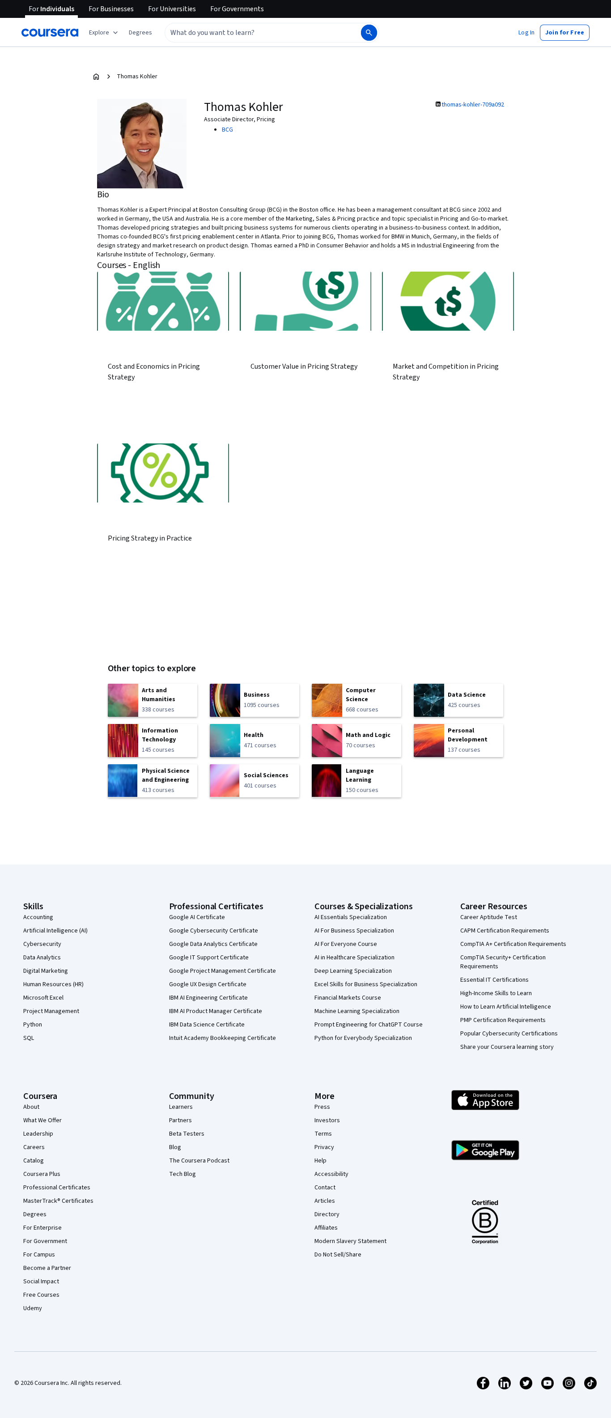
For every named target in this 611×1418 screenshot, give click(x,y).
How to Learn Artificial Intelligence (505, 1006)
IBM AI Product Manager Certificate (215, 1011)
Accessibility (331, 1174)
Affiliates (326, 1227)
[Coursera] (49, 33)
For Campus (39, 1254)
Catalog (33, 1160)
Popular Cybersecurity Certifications (509, 1033)
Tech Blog (182, 1174)
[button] (140, 33)
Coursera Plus (41, 1174)
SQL (28, 1038)
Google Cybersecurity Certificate (213, 930)
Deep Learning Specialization (353, 971)
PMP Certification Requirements (503, 1020)
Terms (323, 1133)
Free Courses (41, 1294)
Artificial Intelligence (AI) (55, 930)
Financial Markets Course (347, 997)
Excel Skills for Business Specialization (365, 984)
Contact (324, 1187)
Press (322, 1107)
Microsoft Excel (43, 997)
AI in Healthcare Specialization (354, 957)
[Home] (96, 76)
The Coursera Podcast (199, 1160)
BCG (227, 129)
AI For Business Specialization (354, 930)
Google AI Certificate (197, 917)
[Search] (369, 33)
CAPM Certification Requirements (504, 930)
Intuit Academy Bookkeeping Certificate (222, 1038)
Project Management (51, 1011)
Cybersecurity (42, 944)
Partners (180, 1120)
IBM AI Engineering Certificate (208, 997)
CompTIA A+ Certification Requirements (513, 944)
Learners (181, 1107)
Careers (34, 1147)
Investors (327, 1120)
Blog (175, 1147)
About (31, 1107)
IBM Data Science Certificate (207, 1024)
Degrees (35, 1214)
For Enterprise (42, 1227)
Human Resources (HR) (53, 984)
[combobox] (253, 32)
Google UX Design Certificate (207, 984)
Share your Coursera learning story (507, 1047)
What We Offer (42, 1120)
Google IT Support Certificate (209, 957)
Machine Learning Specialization (356, 1011)
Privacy (324, 1147)
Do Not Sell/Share (337, 1254)
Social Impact (41, 1281)
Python (32, 1024)
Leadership (38, 1133)
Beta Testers (186, 1133)
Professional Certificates (56, 1187)
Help (320, 1160)
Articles (324, 1201)
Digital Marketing (45, 971)
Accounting (38, 917)
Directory (326, 1214)
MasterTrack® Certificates (58, 1201)
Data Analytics (42, 957)
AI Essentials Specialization (350, 917)
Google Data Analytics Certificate (213, 944)
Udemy (32, 1308)
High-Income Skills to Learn (496, 993)
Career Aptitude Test (488, 917)
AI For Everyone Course (345, 944)
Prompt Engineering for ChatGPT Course (368, 1024)
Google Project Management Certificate (222, 971)
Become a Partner (47, 1268)
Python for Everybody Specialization (363, 1038)
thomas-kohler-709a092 (472, 104)
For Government (45, 1241)
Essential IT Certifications (494, 979)
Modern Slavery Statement (350, 1241)
